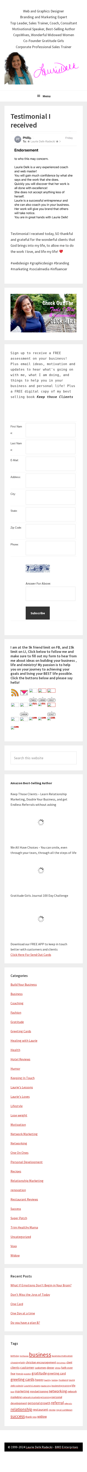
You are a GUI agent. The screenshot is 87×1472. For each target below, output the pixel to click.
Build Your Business (24, 984)
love (12, 1391)
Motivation (18, 1125)
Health (15, 1050)
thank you (31, 1417)
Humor (15, 1068)
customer (27, 1367)
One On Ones (20, 1153)
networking (58, 1391)
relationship (21, 1409)
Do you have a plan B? (25, 1323)
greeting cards (22, 1379)
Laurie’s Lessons (32, 1385)
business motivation (62, 1355)
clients (15, 1367)
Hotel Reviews (20, 1059)
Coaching (17, 1003)
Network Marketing (24, 1134)
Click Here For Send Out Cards (31, 955)
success (18, 1416)
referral (57, 1402)
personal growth (39, 1403)
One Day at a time (23, 1313)
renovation (18, 1190)
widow (42, 1416)
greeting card (56, 1373)
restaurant (40, 1409)
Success (16, 1209)
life (73, 1385)
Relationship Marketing (27, 1181)
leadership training (61, 1385)
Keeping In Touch (23, 1078)
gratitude (39, 1373)
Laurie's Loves (20, 1097)
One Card (17, 1304)
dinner (50, 1367)
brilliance (24, 1356)
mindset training (39, 1391)
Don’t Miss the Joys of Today (30, 1294)
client (69, 1362)
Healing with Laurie (24, 1040)
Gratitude (17, 1022)
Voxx (14, 1246)
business (40, 1354)
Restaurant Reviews (24, 1199)
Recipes (16, 1171)
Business (17, 994)
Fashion (16, 1012)
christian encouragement (41, 1362)
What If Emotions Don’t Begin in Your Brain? (41, 1285)
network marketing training (36, 1397)
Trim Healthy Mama (24, 1227)
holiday (55, 1380)
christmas (61, 1362)
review (52, 1409)
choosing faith (18, 1362)
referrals (68, 1403)
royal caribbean (64, 1409)
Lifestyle (17, 1106)
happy (39, 1380)
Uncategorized (21, 1237)
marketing (22, 1391)
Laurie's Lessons (22, 1087)
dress (57, 1367)
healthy (47, 1380)
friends (19, 1373)
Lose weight (19, 1115)
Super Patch (19, 1218)
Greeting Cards (21, 1031)
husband (63, 1379)
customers (40, 1367)
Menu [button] (47, 96)
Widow (15, 1255)
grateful (27, 1373)
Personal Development (27, 1162)
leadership (46, 1385)
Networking (19, 1143)
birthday (15, 1355)
